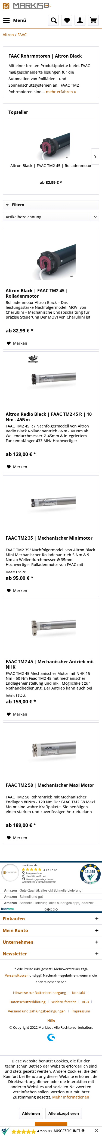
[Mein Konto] (80, 20)
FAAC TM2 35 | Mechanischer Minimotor (49, 538)
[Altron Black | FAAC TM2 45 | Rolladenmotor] (51, 141)
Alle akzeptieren (63, 1113)
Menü (19, 20)
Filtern (17, 204)
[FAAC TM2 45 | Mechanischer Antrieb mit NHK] (51, 626)
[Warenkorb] (93, 20)
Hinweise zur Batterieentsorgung (39, 992)
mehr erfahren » (61, 91)
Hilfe (51, 1020)
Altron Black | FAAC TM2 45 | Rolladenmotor (51, 165)
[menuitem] (14, 20)
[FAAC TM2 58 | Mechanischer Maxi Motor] (51, 749)
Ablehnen (31, 1113)
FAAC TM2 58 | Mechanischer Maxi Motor (50, 785)
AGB (85, 1001)
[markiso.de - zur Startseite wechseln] (27, 7)
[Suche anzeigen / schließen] (53, 20)
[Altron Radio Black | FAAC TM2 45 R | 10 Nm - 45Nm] (51, 378)
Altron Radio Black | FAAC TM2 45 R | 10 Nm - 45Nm (49, 416)
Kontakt (78, 992)
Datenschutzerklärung (27, 1001)
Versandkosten (17, 975)
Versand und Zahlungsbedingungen (37, 1011)
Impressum (81, 1011)
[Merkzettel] (66, 20)
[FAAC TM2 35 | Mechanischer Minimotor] (51, 502)
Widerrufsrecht (63, 1001)
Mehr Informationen (70, 1097)
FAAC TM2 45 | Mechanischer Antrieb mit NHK (50, 664)
